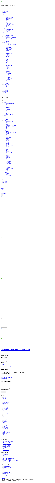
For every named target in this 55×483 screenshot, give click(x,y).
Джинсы (8, 19)
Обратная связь (6, 457)
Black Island (8, 49)
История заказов (7, 459)
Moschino (8, 70)
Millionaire (8, 68)
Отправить (3, 391)
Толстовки (8, 23)
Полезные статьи (7, 467)
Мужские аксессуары (11, 37)
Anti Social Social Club (11, 44)
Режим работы (6, 446)
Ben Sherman (9, 48)
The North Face (9, 78)
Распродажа (6, 84)
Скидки (5, 447)
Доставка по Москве (8, 441)
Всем (4, 12)
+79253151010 (4, 478)
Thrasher (8, 79)
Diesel (7, 56)
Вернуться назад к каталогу (7, 377)
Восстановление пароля (8, 458)
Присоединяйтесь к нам (6, 475)
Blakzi (7, 50)
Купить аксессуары (7, 473)
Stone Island (8, 76)
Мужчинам (5, 11)
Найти (2, 177)
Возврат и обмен (7, 445)
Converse (8, 55)
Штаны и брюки (9, 26)
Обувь (4, 28)
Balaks (7, 46)
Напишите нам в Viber (6, 477)
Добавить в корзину (5, 366)
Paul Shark (8, 74)
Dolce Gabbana (9, 58)
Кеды (7, 31)
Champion (8, 54)
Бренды (5, 42)
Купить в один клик (14, 366)
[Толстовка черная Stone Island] (15, 236)
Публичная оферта (7, 461)
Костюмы (8, 20)
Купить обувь (6, 471)
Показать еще (4, 378)
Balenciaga (8, 47)
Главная (5, 181)
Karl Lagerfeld (9, 65)
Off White (8, 72)
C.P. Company (9, 53)
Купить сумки (6, 472)
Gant (7, 60)
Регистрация (6, 454)
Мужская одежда (10, 16)
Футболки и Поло (10, 24)
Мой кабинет (6, 455)
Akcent (7, 43)
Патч (7, 40)
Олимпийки (6, 186)
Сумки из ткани (9, 35)
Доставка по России (7, 442)
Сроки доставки (7, 444)
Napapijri (8, 71)
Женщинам (5, 10)
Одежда (5, 14)
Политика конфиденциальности (10, 460)
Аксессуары (6, 36)
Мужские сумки (9, 34)
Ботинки (8, 30)
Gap (7, 61)
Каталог (5, 182)
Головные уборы (10, 38)
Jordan (7, 64)
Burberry (8, 52)
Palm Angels (8, 73)
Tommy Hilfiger (9, 80)
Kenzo (7, 66)
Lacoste (7, 67)
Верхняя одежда (9, 17)
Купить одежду (6, 469)
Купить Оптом (6, 466)
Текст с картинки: (5, 389)
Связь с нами (6, 450)
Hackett (7, 62)
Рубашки (8, 22)
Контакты (5, 448)
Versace (7, 82)
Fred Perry (8, 59)
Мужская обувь (9, 29)
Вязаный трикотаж (10, 18)
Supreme (8, 77)
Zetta (7, 83)
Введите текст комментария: (7, 387)
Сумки (4, 32)
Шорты (7, 25)
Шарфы (7, 41)
